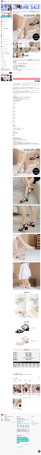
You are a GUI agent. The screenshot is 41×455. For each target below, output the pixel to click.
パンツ (3, 35)
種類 (13, 72)
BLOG (18, 1)
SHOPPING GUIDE (31, 1)
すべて (15, 380)
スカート (3, 37)
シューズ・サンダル (5, 44)
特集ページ (3, 26)
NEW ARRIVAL (4, 21)
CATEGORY (11, 1)
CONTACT (26, 1)
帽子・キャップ (4, 46)
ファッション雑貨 (4, 48)
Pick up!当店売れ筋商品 (5, 28)
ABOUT (15, 1)
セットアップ (4, 41)
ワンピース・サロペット (5, 39)
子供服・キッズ (4, 50)
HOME (8, 1)
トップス (3, 30)
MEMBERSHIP (22, 1)
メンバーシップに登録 (15, 68)
